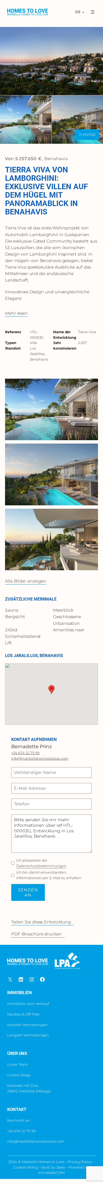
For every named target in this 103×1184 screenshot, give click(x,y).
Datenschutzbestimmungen (41, 866)
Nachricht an (18, 1120)
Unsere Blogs (18, 1075)
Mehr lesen (16, 313)
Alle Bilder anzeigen (25, 580)
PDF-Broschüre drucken (36, 933)
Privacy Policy (80, 1162)
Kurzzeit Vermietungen (27, 1025)
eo (63, 1167)
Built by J (50, 1167)
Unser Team (17, 1064)
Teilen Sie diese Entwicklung (41, 921)
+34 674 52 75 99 (25, 753)
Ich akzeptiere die (41, 863)
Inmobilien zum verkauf (28, 1004)
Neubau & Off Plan (23, 1014)
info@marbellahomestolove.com (40, 758)
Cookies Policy (25, 1167)
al (59, 1167)
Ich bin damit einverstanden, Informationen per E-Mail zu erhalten (48, 875)
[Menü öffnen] (93, 12)
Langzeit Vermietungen (28, 1035)
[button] (51, 689)
